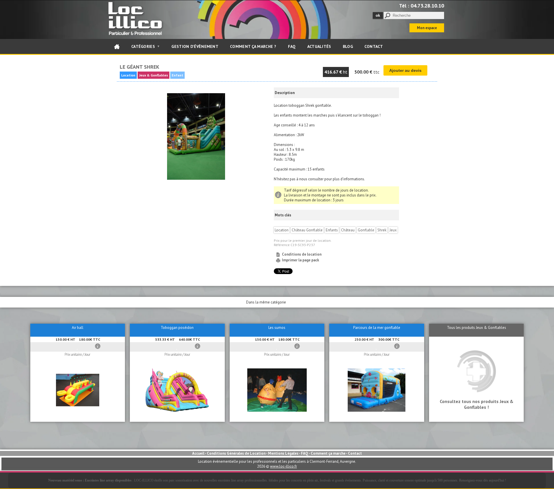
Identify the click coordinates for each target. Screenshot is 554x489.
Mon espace (427, 27)
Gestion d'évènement (194, 46)
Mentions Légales (283, 453)
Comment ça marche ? (253, 46)
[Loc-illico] (136, 36)
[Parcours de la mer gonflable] (376, 410)
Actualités (319, 46)
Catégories (145, 46)
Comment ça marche (328, 453)
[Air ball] (77, 410)
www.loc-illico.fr (283, 466)
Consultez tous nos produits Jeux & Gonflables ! (476, 404)
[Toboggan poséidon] (177, 410)
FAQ (292, 46)
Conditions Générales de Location (236, 453)
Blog (348, 46)
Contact (373, 46)
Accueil (198, 453)
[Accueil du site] (117, 46)
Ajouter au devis (405, 70)
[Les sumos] (276, 410)
